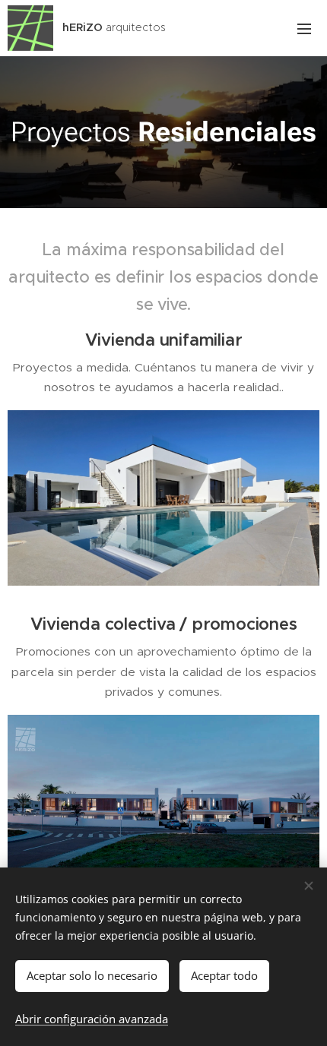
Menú (304, 28)
